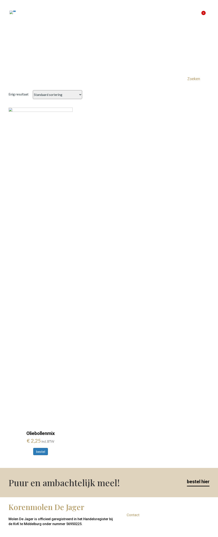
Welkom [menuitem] (35, 12)
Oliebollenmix (40, 433)
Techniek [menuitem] (109, 12)
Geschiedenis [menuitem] (85, 12)
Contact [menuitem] (163, 12)
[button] (197, 79)
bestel (40, 451)
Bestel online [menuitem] (58, 12)
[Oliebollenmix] (41, 266)
